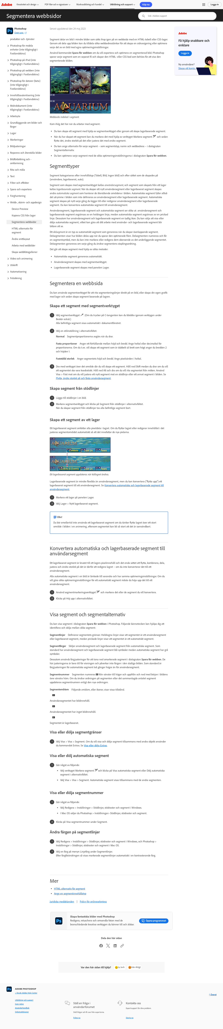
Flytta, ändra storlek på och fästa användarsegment (83, 378)
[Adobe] (6, 4)
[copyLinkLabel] (122, 946)
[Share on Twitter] (108, 946)
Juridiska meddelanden (62, 901)
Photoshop (20, 28)
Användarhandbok (22, 1008)
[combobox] (177, 16)
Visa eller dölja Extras (95, 745)
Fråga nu (76, 1018)
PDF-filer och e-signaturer (56, 4)
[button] (203, 4)
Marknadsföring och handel (89, 4)
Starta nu (129, 1018)
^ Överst (212, 994)
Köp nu (146, 4)
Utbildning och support (121, 4)
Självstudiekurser (22, 1012)
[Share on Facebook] (101, 946)
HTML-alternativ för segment (69, 888)
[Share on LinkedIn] (115, 946)
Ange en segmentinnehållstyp (70, 893)
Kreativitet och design (26, 4)
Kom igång (19, 1004)
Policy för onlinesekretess (93, 901)
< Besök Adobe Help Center (26, 993)
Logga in (215, 4)
